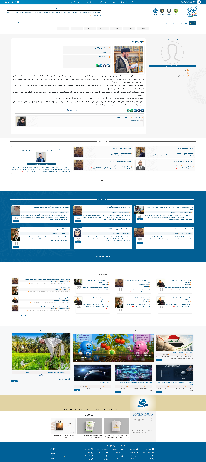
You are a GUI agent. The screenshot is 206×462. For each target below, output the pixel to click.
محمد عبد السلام (188, 153)
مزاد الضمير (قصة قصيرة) (64, 298)
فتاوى (80, 409)
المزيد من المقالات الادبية (20, 315)
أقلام (91, 409)
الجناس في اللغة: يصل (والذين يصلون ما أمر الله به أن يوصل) (55, 306)
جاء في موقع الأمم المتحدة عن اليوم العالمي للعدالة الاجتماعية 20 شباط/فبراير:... (112, 168)
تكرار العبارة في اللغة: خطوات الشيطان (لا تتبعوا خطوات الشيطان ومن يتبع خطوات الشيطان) (47, 279)
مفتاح (86, 409)
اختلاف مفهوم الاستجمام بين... (186, 168)
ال (187, 23)
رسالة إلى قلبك (54, 8)
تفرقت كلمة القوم (65, 287)
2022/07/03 (27, 372)
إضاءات (97, 409)
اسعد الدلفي (187, 282)
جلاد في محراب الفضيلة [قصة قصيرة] (99, 297)
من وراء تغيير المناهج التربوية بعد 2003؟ (119, 228)
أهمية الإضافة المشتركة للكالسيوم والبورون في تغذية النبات (140, 355)
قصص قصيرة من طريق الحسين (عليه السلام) (98, 280)
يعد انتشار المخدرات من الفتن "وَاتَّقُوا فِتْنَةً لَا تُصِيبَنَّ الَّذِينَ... (118, 155)
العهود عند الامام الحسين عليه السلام (182, 228)
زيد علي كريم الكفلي (103, 282)
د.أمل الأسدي (125, 233)
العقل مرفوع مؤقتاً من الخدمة (185, 148)
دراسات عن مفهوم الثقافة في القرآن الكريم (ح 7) (117, 207)
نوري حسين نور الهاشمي (185, 212)
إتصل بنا (64, 409)
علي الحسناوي (64, 212)
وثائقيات (103, 409)
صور (75, 409)
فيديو (70, 409)
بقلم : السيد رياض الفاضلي (102, 48)
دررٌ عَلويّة (41, 375)
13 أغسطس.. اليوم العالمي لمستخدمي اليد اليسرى (41, 149)
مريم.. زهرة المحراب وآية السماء (60, 228)
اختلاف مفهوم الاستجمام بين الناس (184, 161)
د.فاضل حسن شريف (126, 153)
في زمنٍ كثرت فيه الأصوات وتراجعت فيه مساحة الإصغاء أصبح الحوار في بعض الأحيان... (173, 155)
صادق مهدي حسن (188, 166)
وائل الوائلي (64, 233)
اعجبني (118, 117)
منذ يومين (187, 284)
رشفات (41, 330)
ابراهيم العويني (137, 117)
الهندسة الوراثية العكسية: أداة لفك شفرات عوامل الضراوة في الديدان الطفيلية (135, 382)
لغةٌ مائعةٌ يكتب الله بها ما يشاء (142, 297)
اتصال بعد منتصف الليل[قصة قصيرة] (182, 297)
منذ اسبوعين (187, 301)
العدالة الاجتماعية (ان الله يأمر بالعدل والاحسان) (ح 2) (117, 161)
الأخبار (115, 409)
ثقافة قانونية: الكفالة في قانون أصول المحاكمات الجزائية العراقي (50, 207)
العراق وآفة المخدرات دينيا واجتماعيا (122, 148)
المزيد (150, 155)
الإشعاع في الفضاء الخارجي (105, 382)
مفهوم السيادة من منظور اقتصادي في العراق (183, 352)
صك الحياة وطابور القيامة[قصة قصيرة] (181, 280)
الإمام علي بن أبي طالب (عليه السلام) (56, 372)
